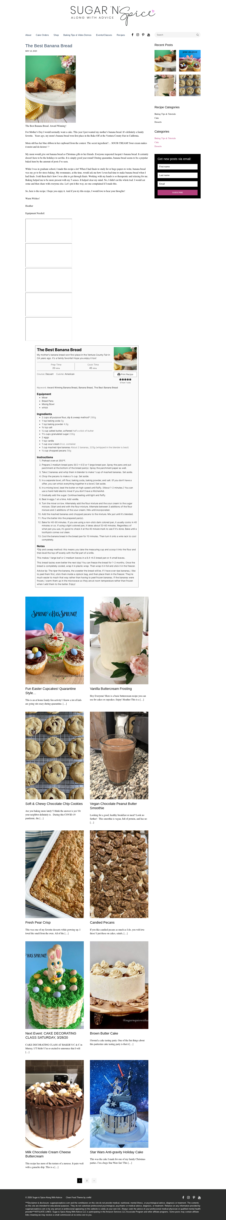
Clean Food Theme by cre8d (78, 1197)
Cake (157, 117)
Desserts (158, 121)
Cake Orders (42, 35)
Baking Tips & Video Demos (77, 35)
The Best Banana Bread (48, 45)
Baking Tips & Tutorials (165, 113)
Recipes (121, 35)
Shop (56, 35)
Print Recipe (126, 374)
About (28, 35)
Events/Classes (104, 35)
